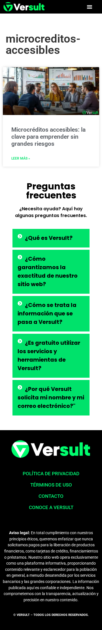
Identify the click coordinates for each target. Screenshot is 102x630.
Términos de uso (51, 485)
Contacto (51, 496)
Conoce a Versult (51, 507)
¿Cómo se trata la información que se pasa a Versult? (47, 313)
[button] (89, 7)
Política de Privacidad (51, 473)
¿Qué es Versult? (49, 238)
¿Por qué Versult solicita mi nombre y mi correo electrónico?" (51, 397)
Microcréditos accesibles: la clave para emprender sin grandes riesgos (48, 136)
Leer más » (20, 158)
